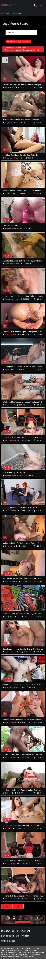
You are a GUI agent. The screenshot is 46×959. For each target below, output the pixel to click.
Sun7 (6, 793)
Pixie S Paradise (10, 511)
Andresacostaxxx (11, 581)
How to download (10, 936)
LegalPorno (5, 13)
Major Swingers (10, 440)
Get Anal (8, 828)
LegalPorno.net (7, 5)
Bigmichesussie (10, 334)
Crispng (7, 405)
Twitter (25, 936)
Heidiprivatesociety (12, 228)
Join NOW (5, 931)
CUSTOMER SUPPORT (21, 931)
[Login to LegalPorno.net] (41, 5)
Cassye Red (9, 617)
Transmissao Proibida (12, 687)
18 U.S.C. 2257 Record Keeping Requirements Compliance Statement (19, 951)
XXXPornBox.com (9, 941)
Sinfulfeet (8, 193)
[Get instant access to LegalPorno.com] (23, 923)
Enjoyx (7, 370)
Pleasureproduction (12, 158)
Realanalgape (9, 299)
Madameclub (9, 87)
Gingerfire (8, 123)
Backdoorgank (10, 652)
